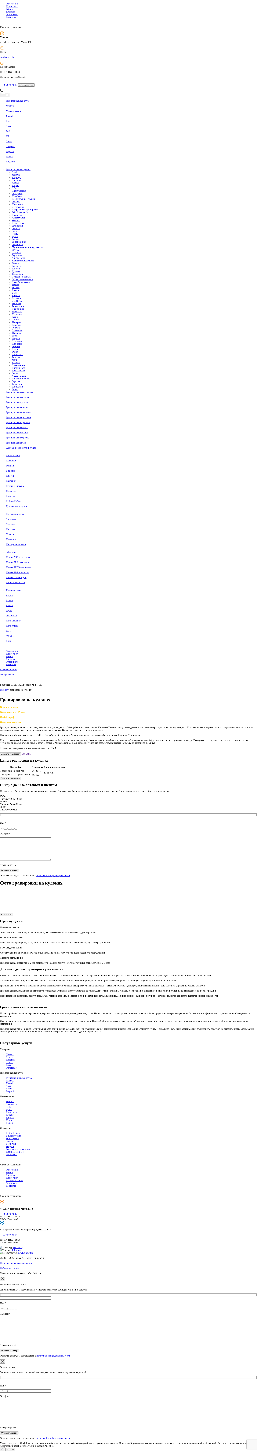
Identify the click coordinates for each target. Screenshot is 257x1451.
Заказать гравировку (10, 754)
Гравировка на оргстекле (18, 417)
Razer (8, 121)
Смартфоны (18, 207)
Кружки (16, 295)
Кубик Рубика (13, 1133)
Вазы (14, 293)
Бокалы (15, 287)
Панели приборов (21, 378)
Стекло (9, 1062)
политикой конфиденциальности (53, 875)
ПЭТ (8, 631)
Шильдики (17, 386)
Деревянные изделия (16, 506)
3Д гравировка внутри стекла (21, 448)
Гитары (15, 250)
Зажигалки (17, 225)
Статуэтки (17, 341)
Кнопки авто (18, 368)
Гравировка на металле (17, 397)
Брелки (15, 239)
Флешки (16, 201)
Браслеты (16, 266)
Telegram (16, 1250)
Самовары (17, 301)
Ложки (15, 290)
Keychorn (10, 161)
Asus (8, 126)
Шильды (10, 496)
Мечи (15, 360)
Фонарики (17, 193)
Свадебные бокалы (21, 276)
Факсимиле (12, 491)
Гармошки (17, 255)
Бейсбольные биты (21, 212)
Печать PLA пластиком (17, 562)
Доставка (10, 11)
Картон (9, 605)
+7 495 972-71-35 (8, 85)
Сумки (15, 319)
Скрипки (16, 252)
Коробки (16, 325)
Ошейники (17, 244)
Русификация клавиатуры (19, 1078)
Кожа (8, 1065)
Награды (10, 529)
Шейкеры (17, 215)
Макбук (10, 106)
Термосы (16, 303)
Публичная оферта (9, 1268)
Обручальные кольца (22, 279)
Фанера (10, 636)
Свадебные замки (21, 282)
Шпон (9, 641)
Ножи (15, 349)
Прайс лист (12, 6)
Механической (13, 111)
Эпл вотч (16, 180)
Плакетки (17, 343)
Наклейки (11, 481)
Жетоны (16, 220)
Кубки (15, 335)
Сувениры (17, 330)
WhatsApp (18, 1247)
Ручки (15, 236)
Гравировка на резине (17, 427)
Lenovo (9, 156)
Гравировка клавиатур (17, 101)
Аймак (15, 188)
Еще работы (6, 914)
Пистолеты (17, 354)
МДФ (9, 610)
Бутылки (16, 298)
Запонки (16, 268)
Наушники (17, 204)
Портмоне (17, 314)
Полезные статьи (14, 1180)
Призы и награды (15, 514)
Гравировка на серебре (17, 437)
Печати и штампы (15, 486)
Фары (15, 373)
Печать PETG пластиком (18, 567)
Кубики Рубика (14, 501)
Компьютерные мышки (24, 199)
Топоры (16, 357)
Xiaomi (9, 116)
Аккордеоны (18, 258)
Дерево (9, 1057)
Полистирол (12, 625)
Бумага (9, 600)
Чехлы (15, 233)
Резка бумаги (12, 1138)
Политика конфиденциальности (16, 1263)
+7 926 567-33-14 (8, 1234)
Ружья (15, 352)
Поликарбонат (13, 620)
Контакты (11, 17)
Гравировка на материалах (19, 392)
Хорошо (10, 1449)
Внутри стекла (13, 1135)
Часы (14, 231)
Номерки (10, 476)
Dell (8, 131)
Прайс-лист (12, 1177)
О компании (12, 3)
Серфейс (10, 146)
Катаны (16, 362)
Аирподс (16, 177)
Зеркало (10, 1141)
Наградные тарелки (16, 544)
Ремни (15, 317)
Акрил (9, 595)
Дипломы (11, 519)
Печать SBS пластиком (17, 572)
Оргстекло (11, 615)
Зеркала (16, 381)
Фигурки (16, 327)
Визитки (10, 470)
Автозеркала (18, 370)
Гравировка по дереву (17, 402)
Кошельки (17, 311)
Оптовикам (12, 14)
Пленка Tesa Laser (15, 1152)
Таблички (17, 384)
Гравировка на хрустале (18, 422)
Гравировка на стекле (17, 407)
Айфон (15, 185)
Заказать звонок (26, 85)
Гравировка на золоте (17, 432)
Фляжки (16, 228)
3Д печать (11, 552)
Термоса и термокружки (18, 1149)
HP (7, 136)
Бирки (15, 389)
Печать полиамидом (16, 577)
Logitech (10, 151)
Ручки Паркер (19, 223)
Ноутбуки (17, 196)
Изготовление (13, 455)
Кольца (15, 263)
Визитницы (18, 309)
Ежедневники (19, 242)
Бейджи (10, 465)
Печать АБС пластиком (18, 557)
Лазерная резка (13, 590)
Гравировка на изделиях (18, 169)
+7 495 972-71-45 (8, 1214)
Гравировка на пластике (18, 412)
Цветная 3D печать (15, 582)
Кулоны (16, 271)
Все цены (26, 753)
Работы (9, 9)
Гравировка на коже (16, 442)
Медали (16, 338)
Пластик (10, 1059)
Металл (10, 1054)
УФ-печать (11, 1154)
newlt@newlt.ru (7, 57)
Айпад (15, 183)
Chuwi (9, 141)
